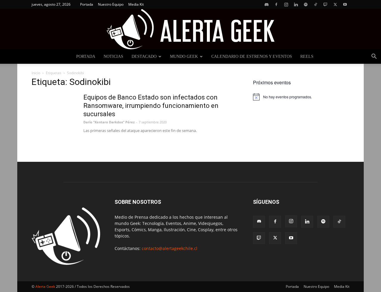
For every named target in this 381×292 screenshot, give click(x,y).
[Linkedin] (295, 4)
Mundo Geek (184, 56)
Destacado (144, 56)
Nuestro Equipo (111, 4)
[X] (335, 4)
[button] (374, 57)
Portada (86, 4)
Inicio (36, 72)
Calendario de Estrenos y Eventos (251, 56)
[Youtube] (345, 4)
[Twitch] (325, 4)
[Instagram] (286, 4)
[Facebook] (276, 4)
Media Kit (136, 4)
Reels (306, 56)
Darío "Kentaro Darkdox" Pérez (109, 122)
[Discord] (266, 4)
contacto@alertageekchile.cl (169, 248)
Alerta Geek (45, 286)
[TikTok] (315, 4)
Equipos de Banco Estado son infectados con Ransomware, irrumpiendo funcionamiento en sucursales (150, 106)
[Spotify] (305, 4)
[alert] (301, 96)
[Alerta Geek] (190, 29)
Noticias (113, 56)
